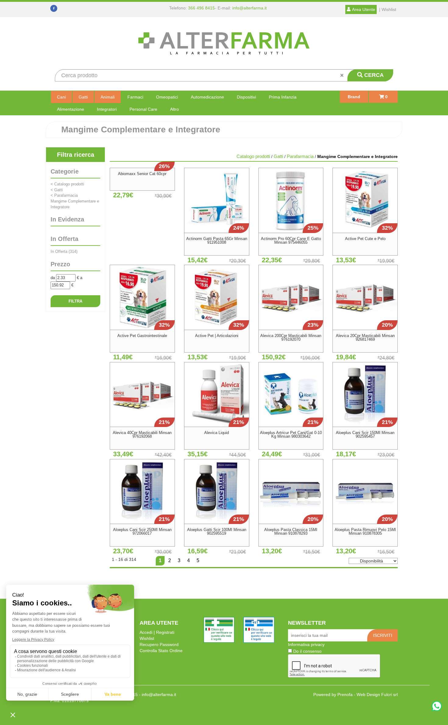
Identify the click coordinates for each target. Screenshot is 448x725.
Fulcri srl (389, 694)
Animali (108, 97)
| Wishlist (387, 9)
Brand (354, 96)
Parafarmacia (64, 195)
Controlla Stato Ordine (161, 650)
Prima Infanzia (283, 97)
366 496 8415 (201, 7)
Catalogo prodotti (67, 184)
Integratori (107, 109)
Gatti (83, 97)
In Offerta (64, 251)
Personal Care (143, 109)
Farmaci (135, 97)
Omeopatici (167, 97)
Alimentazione (70, 109)
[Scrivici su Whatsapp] (437, 707)
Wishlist (147, 638)
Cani (61, 97)
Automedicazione (207, 97)
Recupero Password (159, 644)
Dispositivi (246, 97)
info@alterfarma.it (249, 7)
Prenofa (345, 694)
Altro (174, 109)
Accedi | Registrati (157, 632)
